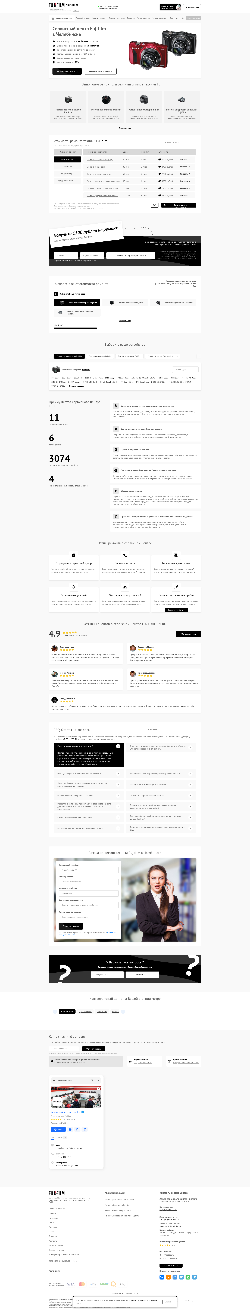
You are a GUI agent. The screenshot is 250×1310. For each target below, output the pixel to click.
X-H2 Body (175, 378)
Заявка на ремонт (159, 18)
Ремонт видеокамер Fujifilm (129, 356)
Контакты (173, 18)
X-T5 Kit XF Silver (58, 382)
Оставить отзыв (188, 634)
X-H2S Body (163, 378)
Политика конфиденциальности (125, 1293)
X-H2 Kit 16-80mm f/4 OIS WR (144, 378)
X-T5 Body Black (142, 382)
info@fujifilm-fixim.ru (169, 1219)
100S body (78, 378)
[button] (55, 1012)
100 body (55, 378)
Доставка (121, 18)
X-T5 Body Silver (126, 382)
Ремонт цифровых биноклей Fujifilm (162, 356)
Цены (94, 18)
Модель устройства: (68, 888)
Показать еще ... (76, 386)
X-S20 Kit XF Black (158, 382)
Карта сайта (54, 1271)
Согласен (168, 1302)
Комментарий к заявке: (70, 912)
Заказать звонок (142, 974)
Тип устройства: (66, 876)
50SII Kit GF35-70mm (94, 378)
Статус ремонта (193, 18)
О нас (102, 18)
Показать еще (125, 128)
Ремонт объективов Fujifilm (100, 356)
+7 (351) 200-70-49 (109, 6)
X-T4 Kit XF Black (90, 382)
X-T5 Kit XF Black (189, 378)
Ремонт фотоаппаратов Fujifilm (69, 356)
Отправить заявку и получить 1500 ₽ (131, 255)
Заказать (184, 159)
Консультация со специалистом (180, 206)
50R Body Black (123, 378)
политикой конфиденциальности (86, 260)
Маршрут (60, 1129)
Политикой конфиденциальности (105, 1053)
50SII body (109, 378)
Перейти (86, 369)
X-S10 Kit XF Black (59, 386)
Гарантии (131, 18)
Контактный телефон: (69, 865)
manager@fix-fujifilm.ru (170, 1226)
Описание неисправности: (71, 900)
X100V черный (74, 382)
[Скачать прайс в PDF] (154, 205)
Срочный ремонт (83, 18)
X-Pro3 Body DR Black (108, 382)
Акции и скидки (143, 18)
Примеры (53, 1218)
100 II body (66, 378)
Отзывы (112, 18)
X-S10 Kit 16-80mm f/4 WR (180, 382)
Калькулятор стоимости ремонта (64, 1254)
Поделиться (162, 1277)
